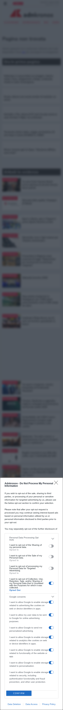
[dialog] (31, 594)
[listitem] (31, 538)
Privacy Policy (49, 704)
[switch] (51, 546)
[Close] (57, 484)
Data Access (31, 704)
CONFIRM (19, 693)
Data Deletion (14, 704)
